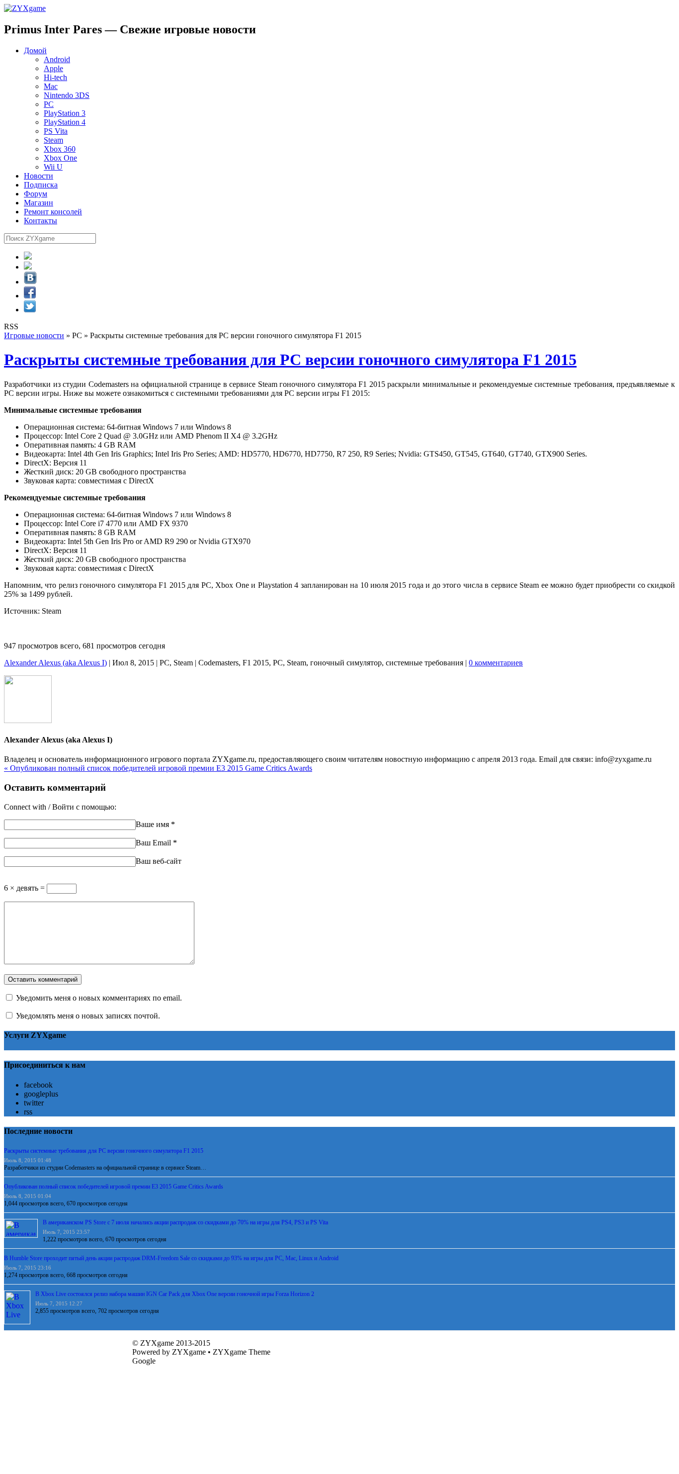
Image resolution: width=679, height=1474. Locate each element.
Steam (53, 140)
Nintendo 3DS (66, 95)
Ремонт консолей (53, 211)
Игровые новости (34, 335)
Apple (53, 68)
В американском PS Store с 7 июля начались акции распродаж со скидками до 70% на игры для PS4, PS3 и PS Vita (185, 1222)
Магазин (38, 202)
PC (49, 104)
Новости (38, 176)
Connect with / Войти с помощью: (60, 807)
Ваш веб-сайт (158, 861)
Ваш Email (153, 842)
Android (57, 59)
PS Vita (56, 131)
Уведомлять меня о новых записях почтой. (88, 1016)
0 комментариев (496, 662)
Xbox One (60, 158)
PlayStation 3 (64, 113)
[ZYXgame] (25, 8)
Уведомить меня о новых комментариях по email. (99, 998)
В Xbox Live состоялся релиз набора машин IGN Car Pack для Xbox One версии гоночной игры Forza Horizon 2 (174, 1293)
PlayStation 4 (64, 122)
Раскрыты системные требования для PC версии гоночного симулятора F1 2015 (290, 359)
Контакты (40, 220)
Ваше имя (152, 824)
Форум (35, 193)
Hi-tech (55, 77)
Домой (35, 50)
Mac (51, 86)
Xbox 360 (60, 149)
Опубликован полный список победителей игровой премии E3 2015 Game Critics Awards (158, 768)
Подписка (41, 185)
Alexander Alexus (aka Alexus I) (55, 662)
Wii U (53, 167)
